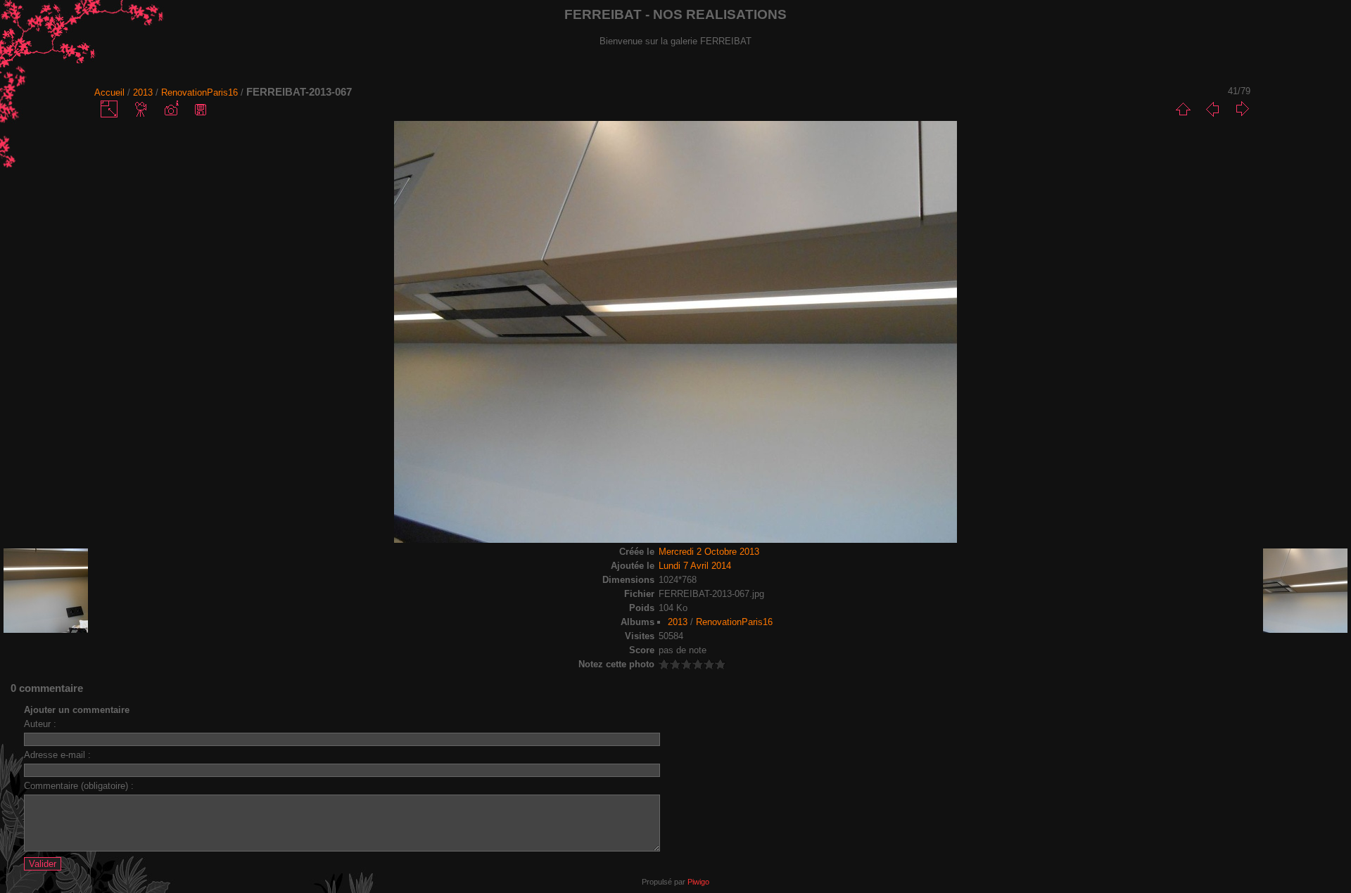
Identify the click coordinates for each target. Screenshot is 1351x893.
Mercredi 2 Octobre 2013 (709, 551)
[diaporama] (141, 109)
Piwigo (698, 882)
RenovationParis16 (199, 92)
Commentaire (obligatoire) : (79, 785)
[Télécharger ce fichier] (200, 109)
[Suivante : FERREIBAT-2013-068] (1242, 109)
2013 (143, 92)
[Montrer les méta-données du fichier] (171, 109)
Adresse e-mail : (57, 755)
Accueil (109, 92)
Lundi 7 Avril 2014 (695, 565)
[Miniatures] (1183, 109)
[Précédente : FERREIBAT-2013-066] (1212, 109)
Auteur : (40, 724)
